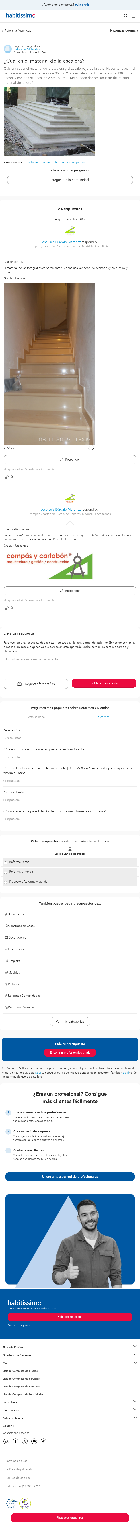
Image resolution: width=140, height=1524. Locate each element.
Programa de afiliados (15, 1430)
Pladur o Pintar (14, 792)
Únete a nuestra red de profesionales (70, 1176)
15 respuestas (12, 757)
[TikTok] (43, 1441)
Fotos (6, 1375)
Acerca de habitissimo (16, 1423)
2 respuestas (13, 162)
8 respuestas (11, 800)
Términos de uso (17, 1461)
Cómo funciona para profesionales (23, 1415)
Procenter (8, 1379)
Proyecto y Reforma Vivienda (28, 881)
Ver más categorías (70, 1021)
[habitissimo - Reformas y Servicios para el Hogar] (16, 16)
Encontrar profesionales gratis (70, 1052)
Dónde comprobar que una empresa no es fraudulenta (43, 749)
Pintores (7, 1381)
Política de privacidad (20, 1469)
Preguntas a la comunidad (18, 1371)
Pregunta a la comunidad (70, 180)
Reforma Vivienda (21, 871)
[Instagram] (6, 1441)
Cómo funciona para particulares (22, 1406)
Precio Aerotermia (13, 1355)
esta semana (36, 717)
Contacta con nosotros (16, 1433)
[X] (25, 1441)
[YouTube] (34, 1441)
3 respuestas (11, 781)
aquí (38, 1072)
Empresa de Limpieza (15, 1363)
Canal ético (9, 1426)
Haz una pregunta (123, 30)
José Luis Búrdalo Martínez (61, 242)
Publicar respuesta (104, 683)
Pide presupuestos (70, 1517)
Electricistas (9, 1385)
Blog (6, 1368)
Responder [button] (72, 459)
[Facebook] (15, 1441)
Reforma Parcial (19, 862)
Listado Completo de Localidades (23, 1394)
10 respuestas (12, 738)
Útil (12, 477)
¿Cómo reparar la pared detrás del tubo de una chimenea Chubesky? (55, 811)
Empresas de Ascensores (17, 1360)
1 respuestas (11, 819)
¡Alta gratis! (82, 4)
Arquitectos (9, 1392)
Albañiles (8, 1389)
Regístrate (8, 1410)
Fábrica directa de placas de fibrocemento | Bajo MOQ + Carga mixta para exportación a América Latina (69, 771)
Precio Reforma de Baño (17, 1351)
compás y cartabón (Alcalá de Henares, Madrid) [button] (61, 246)
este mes (103, 717)
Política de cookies (18, 1478)
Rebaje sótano (13, 730)
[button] (70, 1347)
